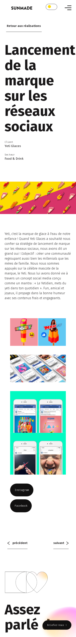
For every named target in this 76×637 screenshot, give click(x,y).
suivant (59, 543)
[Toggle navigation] (68, 8)
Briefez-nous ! (57, 625)
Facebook (21, 506)
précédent (19, 543)
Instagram (22, 490)
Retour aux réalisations (24, 26)
